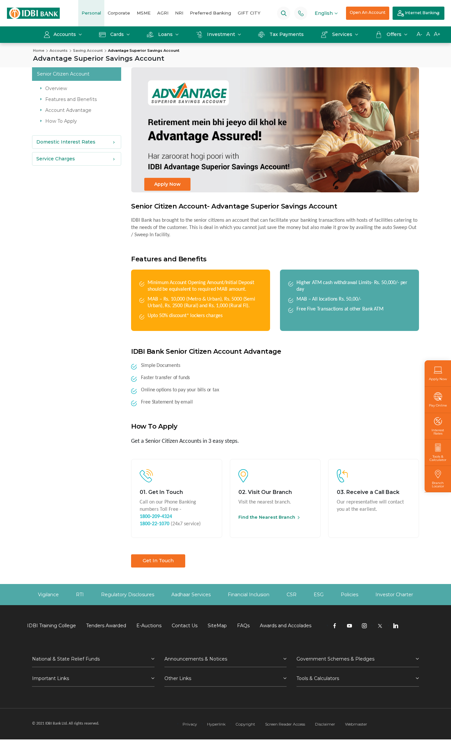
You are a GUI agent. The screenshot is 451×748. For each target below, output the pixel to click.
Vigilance (48, 595)
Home (38, 50)
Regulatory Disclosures (127, 595)
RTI (80, 595)
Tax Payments (286, 34)
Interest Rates (438, 431)
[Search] (284, 13)
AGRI (162, 13)
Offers (395, 34)
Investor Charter (394, 595)
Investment (221, 34)
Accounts (65, 34)
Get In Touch (158, 561)
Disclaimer (325, 724)
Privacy (190, 724)
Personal (91, 13)
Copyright (245, 724)
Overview (56, 88)
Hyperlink (216, 724)
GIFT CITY (249, 13)
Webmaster (356, 724)
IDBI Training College (51, 626)
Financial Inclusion (248, 595)
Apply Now (167, 184)
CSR (291, 595)
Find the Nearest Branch (266, 517)
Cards (117, 34)
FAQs (243, 626)
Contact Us (184, 626)
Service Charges (55, 159)
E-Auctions (148, 626)
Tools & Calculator (438, 458)
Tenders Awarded (106, 626)
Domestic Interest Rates (65, 142)
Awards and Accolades (285, 626)
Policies (349, 595)
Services (342, 34)
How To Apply (61, 121)
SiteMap (217, 626)
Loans (165, 34)
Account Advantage (68, 110)
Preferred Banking (210, 13)
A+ (437, 34)
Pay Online (438, 405)
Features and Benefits (71, 99)
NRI (179, 13)
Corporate (119, 13)
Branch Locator (438, 484)
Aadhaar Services (191, 595)
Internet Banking (421, 12)
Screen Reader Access (285, 724)
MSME (144, 13)
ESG (319, 595)
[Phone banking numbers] (301, 13)
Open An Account (368, 12)
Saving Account (88, 50)
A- (419, 34)
